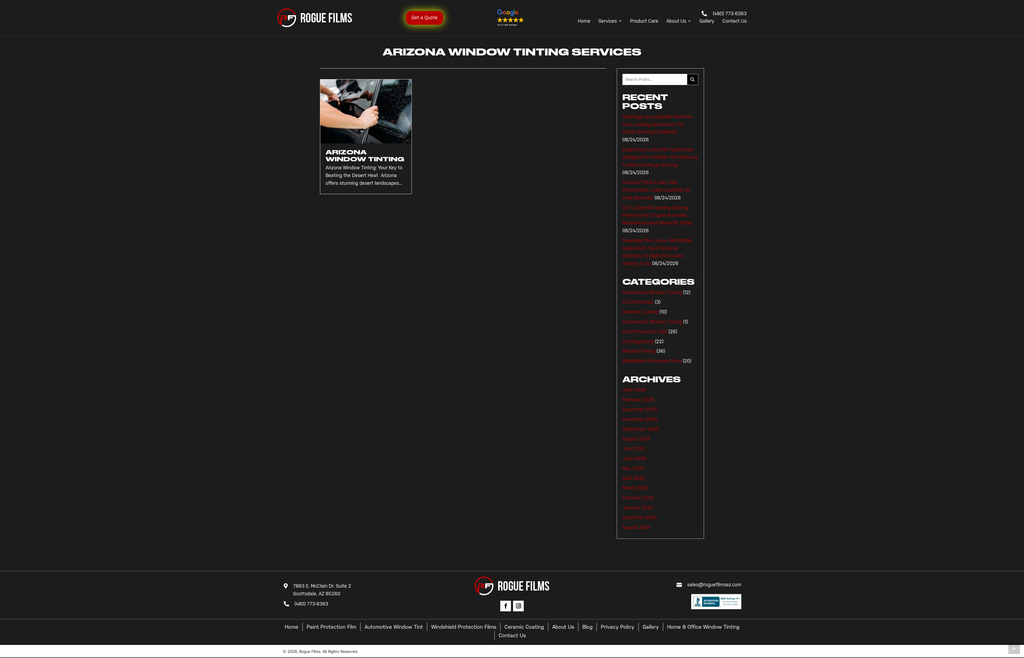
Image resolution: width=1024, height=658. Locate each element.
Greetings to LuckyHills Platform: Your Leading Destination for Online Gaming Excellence (657, 124)
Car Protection (638, 302)
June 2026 (634, 390)
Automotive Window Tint (394, 627)
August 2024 (636, 527)
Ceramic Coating (640, 312)
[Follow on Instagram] (518, 606)
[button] (510, 17)
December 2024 (639, 517)
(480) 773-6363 (730, 14)
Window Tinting (638, 351)
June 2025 (634, 459)
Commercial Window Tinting (652, 322)
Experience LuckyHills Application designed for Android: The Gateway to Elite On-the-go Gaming (660, 157)
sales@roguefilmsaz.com (714, 585)
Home (584, 21)
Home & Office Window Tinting (703, 627)
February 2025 (638, 498)
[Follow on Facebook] (505, 606)
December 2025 (639, 409)
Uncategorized (638, 341)
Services (607, 21)
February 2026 (638, 400)
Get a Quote (424, 18)
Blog (587, 627)
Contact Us (734, 21)
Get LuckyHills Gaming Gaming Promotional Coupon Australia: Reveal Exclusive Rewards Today (657, 215)
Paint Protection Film (644, 332)
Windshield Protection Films (651, 361)
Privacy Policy (617, 627)
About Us (676, 21)
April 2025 (633, 478)
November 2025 (640, 419)
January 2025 (637, 508)
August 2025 (636, 439)
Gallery (706, 21)
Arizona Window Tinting (365, 156)
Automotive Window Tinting (652, 292)
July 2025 (633, 449)
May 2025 (633, 468)
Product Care (644, 21)
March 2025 (635, 488)
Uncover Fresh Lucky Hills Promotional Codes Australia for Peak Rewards (656, 190)
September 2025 (640, 429)
